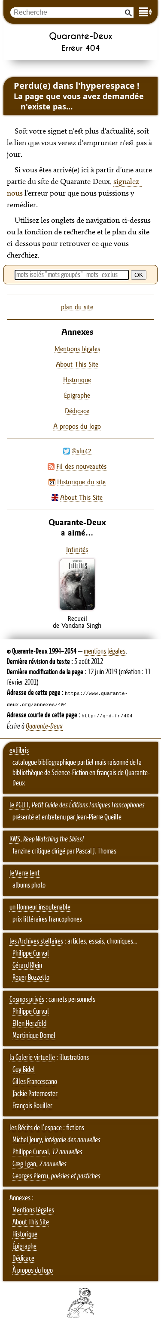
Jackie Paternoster (35, 1094)
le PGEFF (19, 805)
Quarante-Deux (44, 726)
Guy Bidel (23, 1070)
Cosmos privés (26, 999)
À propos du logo (77, 426)
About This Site (81, 497)
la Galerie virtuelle (32, 1058)
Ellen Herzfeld (29, 1024)
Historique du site (81, 482)
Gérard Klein (27, 965)
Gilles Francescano (34, 1082)
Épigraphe (77, 395)
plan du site (77, 307)
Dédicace (77, 410)
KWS (14, 839)
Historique (77, 379)
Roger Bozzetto (30, 977)
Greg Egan (24, 1164)
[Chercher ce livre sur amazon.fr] (77, 610)
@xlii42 (81, 451)
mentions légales (104, 651)
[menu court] (145, 12)
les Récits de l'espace (35, 1128)
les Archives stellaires (36, 941)
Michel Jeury (27, 1140)
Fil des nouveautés (81, 466)
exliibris (19, 750)
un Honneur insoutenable (39, 907)
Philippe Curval (30, 953)
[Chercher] (128, 12)
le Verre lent (24, 873)
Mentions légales (77, 348)
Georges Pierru (30, 1176)
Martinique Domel (33, 1036)
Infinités (77, 549)
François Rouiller (32, 1106)
